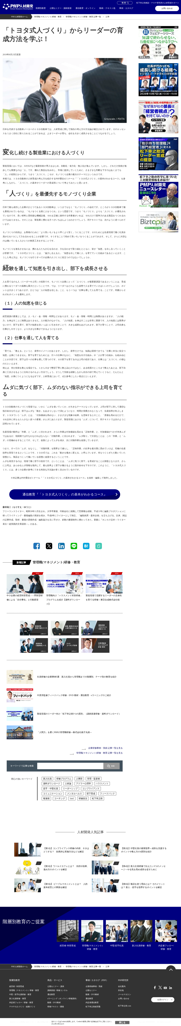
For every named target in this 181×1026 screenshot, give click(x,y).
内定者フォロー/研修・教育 (166, 947)
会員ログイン (162, 1000)
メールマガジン (124, 994)
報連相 (46, 798)
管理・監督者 (93, 779)
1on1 (72, 798)
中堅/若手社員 (116, 945)
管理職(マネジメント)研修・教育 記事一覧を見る (99, 753)
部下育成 (91, 793)
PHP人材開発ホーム (19, 17)
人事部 (79, 779)
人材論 (68, 783)
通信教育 (51, 994)
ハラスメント (102, 783)
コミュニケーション (52, 793)
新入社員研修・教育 (141, 945)
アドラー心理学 (83, 783)
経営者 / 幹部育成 (16, 986)
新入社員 (47, 779)
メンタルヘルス (74, 793)
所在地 (121, 990)
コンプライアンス (90, 788)
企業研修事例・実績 (94, 986)
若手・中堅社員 (50, 788)
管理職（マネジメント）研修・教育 (24, 990)
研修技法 (83, 798)
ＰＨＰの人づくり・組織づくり (22, 1007)
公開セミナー (91, 990)
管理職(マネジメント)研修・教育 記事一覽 (83, 967)
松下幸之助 (97, 798)
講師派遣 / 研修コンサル (57, 990)
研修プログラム (63, 779)
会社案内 (121, 986)
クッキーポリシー (57, 1023)
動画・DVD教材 (54, 1003)
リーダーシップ (70, 788)
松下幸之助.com (124, 1006)
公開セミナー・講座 (55, 986)
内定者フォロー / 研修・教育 (21, 1003)
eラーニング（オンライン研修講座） (62, 999)
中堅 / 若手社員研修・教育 (20, 994)
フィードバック (107, 793)
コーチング (59, 798)
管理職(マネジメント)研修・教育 (47, 17)
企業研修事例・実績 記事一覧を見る (105, 748)
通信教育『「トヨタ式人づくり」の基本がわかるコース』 (65, 494)
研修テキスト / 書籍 (55, 1007)
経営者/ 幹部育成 (68, 945)
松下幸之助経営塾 (93, 1007)
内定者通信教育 (92, 1003)
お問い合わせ (167, 8)
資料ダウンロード (51, 783)
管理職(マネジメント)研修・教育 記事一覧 (83, 17)
